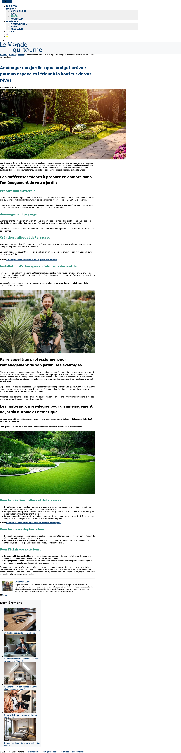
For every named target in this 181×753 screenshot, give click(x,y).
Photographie (18, 24)
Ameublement (18, 11)
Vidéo (13, 26)
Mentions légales (33, 752)
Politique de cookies (50, 752)
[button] (4, 41)
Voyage (10, 31)
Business (11, 6)
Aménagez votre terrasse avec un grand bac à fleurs (31, 260)
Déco (13, 14)
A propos (65, 752)
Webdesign (16, 29)
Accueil (3, 55)
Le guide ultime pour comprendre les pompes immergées (33, 523)
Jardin (14, 16)
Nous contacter (77, 752)
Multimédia (16, 19)
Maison (10, 9)
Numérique (12, 21)
